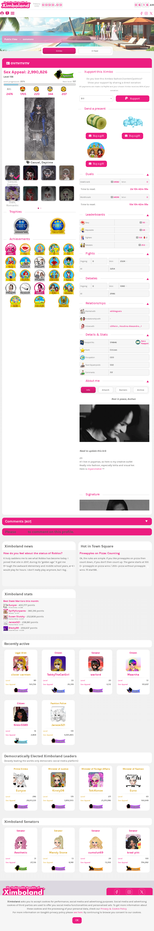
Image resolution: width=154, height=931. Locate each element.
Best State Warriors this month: (21, 601)
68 (144, 230)
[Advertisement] (77, 25)
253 (143, 245)
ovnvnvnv (28, 39)
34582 (116, 182)
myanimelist (95, 469)
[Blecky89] (6, 628)
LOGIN (22, 532)
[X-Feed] (7, 13)
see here (78, 912)
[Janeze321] (6, 622)
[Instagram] (146, 13)
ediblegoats (116, 311)
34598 (116, 197)
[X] (151, 13)
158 (140, 237)
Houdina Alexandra (130, 326)
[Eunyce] (6, 605)
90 (144, 222)
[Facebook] (142, 13)
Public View (10, 39)
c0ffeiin (114, 326)
